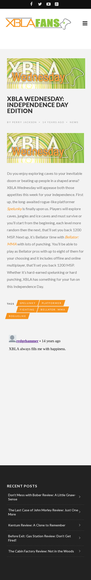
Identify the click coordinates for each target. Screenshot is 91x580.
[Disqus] (45, 391)
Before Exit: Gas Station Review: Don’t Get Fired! (39, 538)
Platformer (52, 303)
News (74, 122)
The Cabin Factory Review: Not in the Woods (41, 551)
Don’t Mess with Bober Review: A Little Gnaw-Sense (42, 497)
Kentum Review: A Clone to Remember (36, 525)
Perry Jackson (24, 122)
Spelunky (14, 208)
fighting (27, 309)
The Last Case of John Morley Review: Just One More (43, 512)
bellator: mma (53, 309)
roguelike (17, 316)
